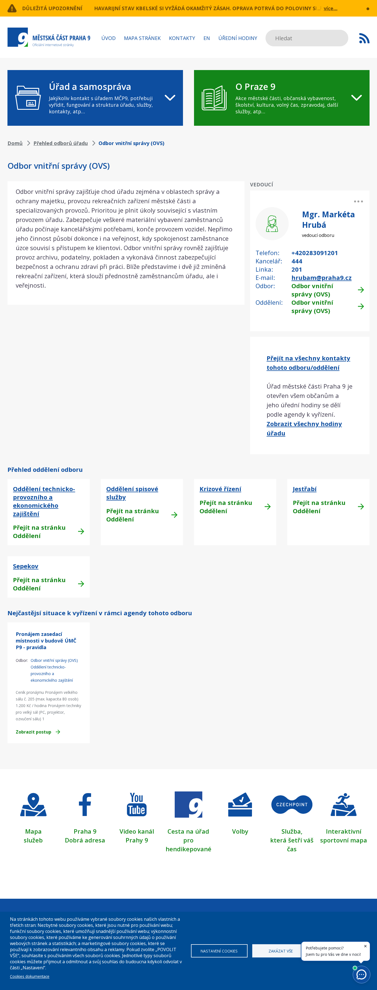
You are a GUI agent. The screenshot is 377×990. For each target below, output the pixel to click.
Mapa (33, 831)
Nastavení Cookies (219, 951)
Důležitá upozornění (52, 8)
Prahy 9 (137, 840)
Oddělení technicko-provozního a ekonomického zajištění (44, 501)
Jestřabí (305, 489)
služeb (33, 840)
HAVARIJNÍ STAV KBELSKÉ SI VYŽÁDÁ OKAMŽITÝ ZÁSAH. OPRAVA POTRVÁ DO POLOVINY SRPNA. (212, 8)
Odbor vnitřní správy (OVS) (312, 290)
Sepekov (25, 566)
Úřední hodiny (237, 38)
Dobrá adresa (85, 840)
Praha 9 (85, 831)
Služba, (292, 831)
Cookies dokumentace (29, 976)
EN (206, 38)
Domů (15, 143)
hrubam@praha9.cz (321, 277)
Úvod (108, 38)
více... (331, 8)
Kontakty (182, 38)
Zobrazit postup (33, 732)
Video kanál (137, 831)
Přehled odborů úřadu (60, 143)
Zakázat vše (281, 951)
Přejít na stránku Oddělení (39, 531)
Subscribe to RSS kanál (364, 38)
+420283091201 (314, 252)
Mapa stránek (142, 38)
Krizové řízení (220, 489)
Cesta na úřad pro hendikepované (188, 840)
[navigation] (95, 98)
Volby (240, 831)
